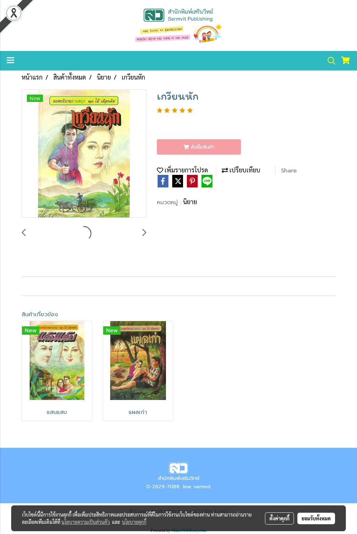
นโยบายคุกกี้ (134, 522)
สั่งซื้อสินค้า (201, 147)
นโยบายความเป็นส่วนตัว (85, 522)
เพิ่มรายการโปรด (185, 170)
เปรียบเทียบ (244, 170)
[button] (329, 61)
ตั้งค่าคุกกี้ (279, 518)
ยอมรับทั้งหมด (316, 518)
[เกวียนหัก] (84, 154)
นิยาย (190, 202)
